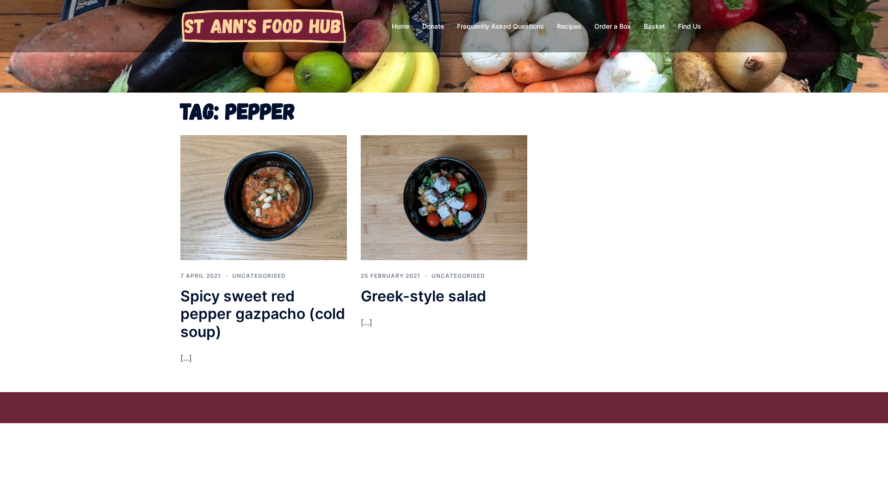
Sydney (366, 407)
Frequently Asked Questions (500, 26)
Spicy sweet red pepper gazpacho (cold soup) (262, 314)
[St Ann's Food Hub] (263, 25)
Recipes (569, 26)
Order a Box (612, 26)
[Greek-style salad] (444, 196)
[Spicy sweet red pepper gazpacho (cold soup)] (263, 196)
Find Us (689, 26)
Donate (433, 26)
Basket (654, 26)
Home (400, 26)
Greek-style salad (423, 296)
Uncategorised (259, 275)
